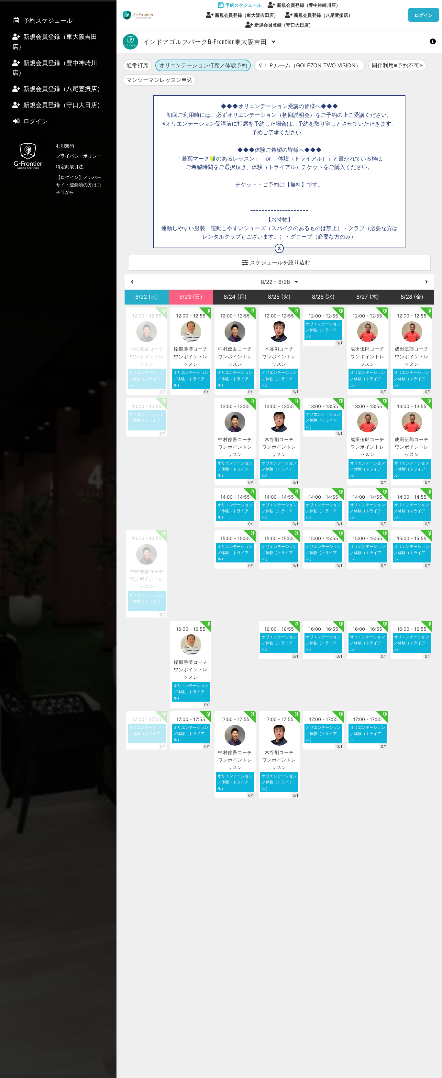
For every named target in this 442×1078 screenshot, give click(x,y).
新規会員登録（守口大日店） (283, 25)
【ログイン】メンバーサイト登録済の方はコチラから (78, 184)
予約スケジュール (243, 5)
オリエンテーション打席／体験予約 (203, 65)
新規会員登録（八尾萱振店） (323, 15)
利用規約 (65, 145)
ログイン (423, 15)
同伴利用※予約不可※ (397, 65)
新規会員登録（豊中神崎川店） (308, 5)
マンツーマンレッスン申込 (160, 80)
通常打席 (138, 65)
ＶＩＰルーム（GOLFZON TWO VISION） (309, 65)
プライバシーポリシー (78, 156)
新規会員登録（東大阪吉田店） (246, 15)
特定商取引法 (69, 166)
